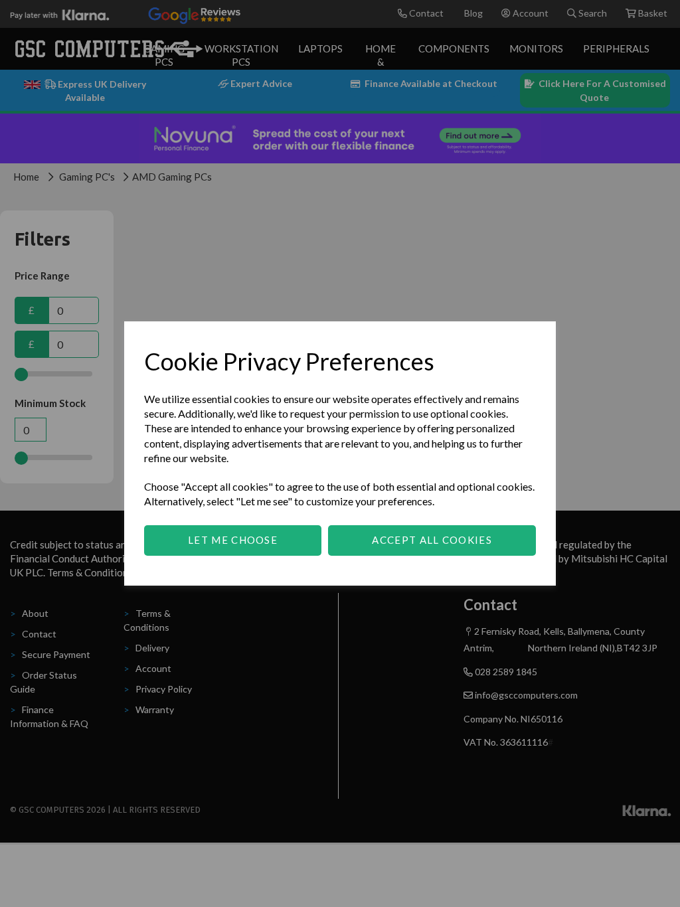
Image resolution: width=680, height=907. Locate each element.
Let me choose (233, 540)
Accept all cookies (431, 540)
